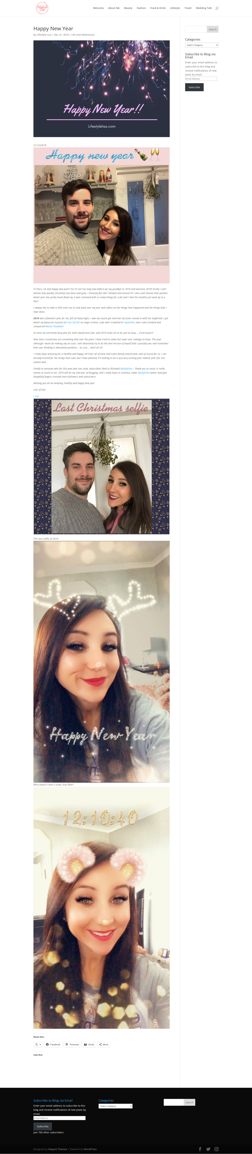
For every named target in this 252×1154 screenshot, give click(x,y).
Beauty (128, 8)
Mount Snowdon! (54, 326)
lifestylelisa (126, 368)
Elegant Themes (57, 1149)
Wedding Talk (204, 8)
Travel (187, 8)
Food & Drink (158, 8)
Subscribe (194, 87)
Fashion (141, 8)
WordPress (90, 1149)
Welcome (98, 8)
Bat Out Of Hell (71, 322)
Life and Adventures (83, 34)
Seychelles (129, 322)
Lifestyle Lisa (44, 34)
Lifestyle (175, 8)
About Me (114, 8)
